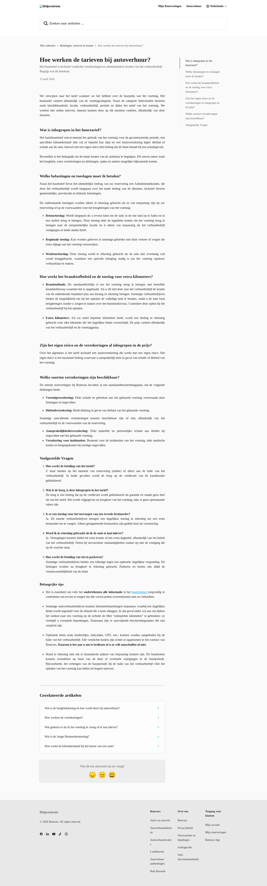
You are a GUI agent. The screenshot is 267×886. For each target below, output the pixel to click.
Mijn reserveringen (215, 832)
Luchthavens (157, 851)
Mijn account (212, 824)
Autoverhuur (194, 6)
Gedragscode (185, 847)
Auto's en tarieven (160, 820)
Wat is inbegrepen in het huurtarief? (198, 63)
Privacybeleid (185, 828)
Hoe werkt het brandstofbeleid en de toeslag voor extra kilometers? (202, 87)
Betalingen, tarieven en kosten (76, 45)
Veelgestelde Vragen (196, 125)
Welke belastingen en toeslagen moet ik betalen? (202, 74)
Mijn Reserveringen (169, 6)
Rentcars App (212, 839)
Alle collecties (47, 45)
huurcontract (140, 592)
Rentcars (182, 820)
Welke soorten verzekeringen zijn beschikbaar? (201, 116)
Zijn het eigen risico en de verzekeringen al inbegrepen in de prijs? (202, 103)
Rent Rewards (157, 871)
